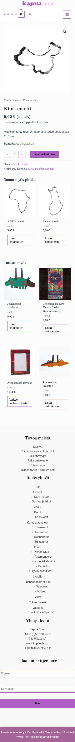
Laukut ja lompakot (41, 612)
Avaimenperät (43, 556)
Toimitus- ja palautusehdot (37, 451)
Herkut (37, 492)
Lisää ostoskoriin (44, 154)
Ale (38, 486)
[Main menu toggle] (67, 15)
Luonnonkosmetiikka (38, 581)
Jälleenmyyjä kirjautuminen (38, 469)
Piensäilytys (41, 551)
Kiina (31, 168)
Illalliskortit (41, 517)
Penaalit (43, 566)
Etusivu (8, 100)
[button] (30, 14)
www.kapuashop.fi (37, 643)
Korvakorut (41, 532)
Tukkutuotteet (37, 602)
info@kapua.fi (37, 638)
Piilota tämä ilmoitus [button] (46, 736)
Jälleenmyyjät (37, 455)
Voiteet (41, 591)
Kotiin (18, 100)
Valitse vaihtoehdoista (18, 401)
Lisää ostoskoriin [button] (16, 240)
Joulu (17, 164)
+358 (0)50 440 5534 (38, 634)
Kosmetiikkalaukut (43, 561)
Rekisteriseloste (38, 460)
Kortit (37, 512)
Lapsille (37, 576)
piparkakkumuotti (44, 168)
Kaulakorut (41, 527)
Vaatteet (37, 607)
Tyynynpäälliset (41, 571)
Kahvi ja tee (41, 496)
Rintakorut (41, 541)
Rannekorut (41, 536)
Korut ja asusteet (37, 522)
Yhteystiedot (37, 465)
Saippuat (41, 586)
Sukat (37, 597)
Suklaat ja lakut (41, 501)
